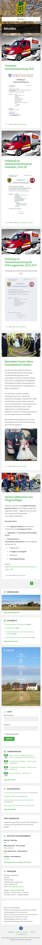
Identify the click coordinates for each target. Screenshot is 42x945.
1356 (5, 853)
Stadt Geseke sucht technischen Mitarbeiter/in (19, 800)
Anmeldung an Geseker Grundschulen (18, 637)
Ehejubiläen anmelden (11, 796)
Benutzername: (9, 715)
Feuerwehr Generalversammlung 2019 (19, 67)
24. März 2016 (11, 575)
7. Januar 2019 (11, 124)
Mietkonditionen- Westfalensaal (16, 624)
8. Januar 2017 (11, 327)
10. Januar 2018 (12, 222)
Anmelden (9, 739)
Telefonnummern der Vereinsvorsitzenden (17, 862)
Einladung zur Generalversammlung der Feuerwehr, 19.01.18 (18, 164)
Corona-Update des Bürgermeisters (15, 793)
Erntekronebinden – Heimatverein (20, 773)
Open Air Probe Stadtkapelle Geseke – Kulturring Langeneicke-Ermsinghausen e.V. (23, 756)
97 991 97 (7, 859)
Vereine (30, 222)
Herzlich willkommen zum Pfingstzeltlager (19, 498)
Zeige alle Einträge (10, 809)
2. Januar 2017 (11, 466)
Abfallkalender (10, 628)
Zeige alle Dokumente (11, 641)
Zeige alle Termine (10, 780)
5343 (5, 842)
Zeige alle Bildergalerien (11, 613)
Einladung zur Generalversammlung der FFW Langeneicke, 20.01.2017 (21, 262)
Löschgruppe (22, 124)
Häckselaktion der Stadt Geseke (14, 805)
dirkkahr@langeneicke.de (16, 887)
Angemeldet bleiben (12, 734)
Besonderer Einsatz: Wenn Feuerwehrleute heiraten (19, 363)
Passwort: (7, 724)
